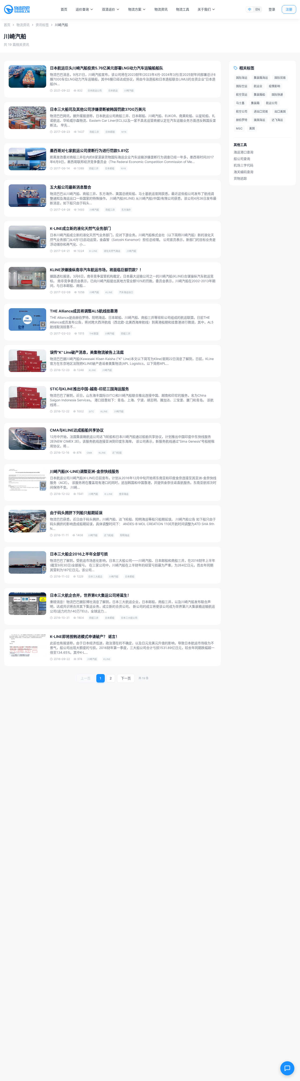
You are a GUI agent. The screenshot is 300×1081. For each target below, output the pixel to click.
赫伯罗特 (241, 120)
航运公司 (271, 103)
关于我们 (204, 9)
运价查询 (82, 9)
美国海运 (259, 120)
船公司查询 (242, 159)
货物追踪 (240, 178)
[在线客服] (287, 1068)
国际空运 (241, 86)
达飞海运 (277, 120)
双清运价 (108, 9)
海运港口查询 (243, 152)
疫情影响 (274, 86)
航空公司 (241, 111)
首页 (64, 9)
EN (257, 9)
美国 (252, 128)
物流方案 (134, 9)
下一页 (126, 678)
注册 (289, 9)
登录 (272, 9)
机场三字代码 (243, 165)
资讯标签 (42, 25)
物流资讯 (161, 9)
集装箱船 (259, 94)
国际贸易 (280, 78)
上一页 (85, 678)
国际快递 (277, 94)
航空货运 (241, 94)
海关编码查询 (243, 172)
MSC (239, 128)
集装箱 (255, 103)
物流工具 (182, 9)
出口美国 (280, 111)
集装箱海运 (261, 78)
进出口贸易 (261, 111)
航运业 (258, 86)
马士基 (240, 103)
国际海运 (241, 78)
